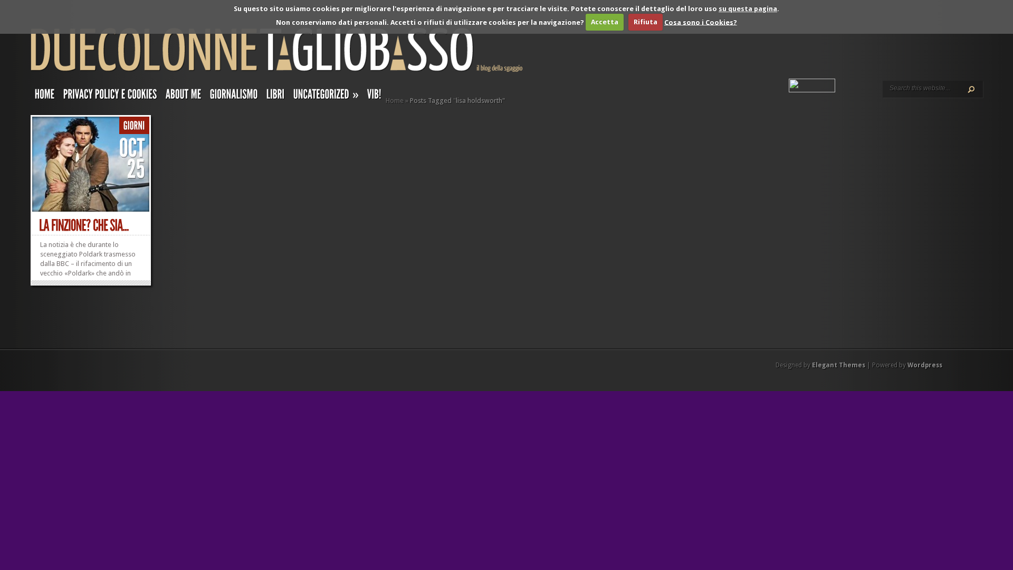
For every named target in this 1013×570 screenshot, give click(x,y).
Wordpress (924, 365)
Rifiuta (645, 22)
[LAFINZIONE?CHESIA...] (84, 225)
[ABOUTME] (183, 96)
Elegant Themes (838, 365)
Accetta (604, 22)
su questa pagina (748, 9)
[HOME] (45, 96)
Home (395, 100)
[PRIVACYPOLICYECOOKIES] (110, 96)
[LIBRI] (275, 96)
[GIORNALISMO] (234, 96)
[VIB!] (374, 96)
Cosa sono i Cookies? (700, 22)
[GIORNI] (134, 125)
